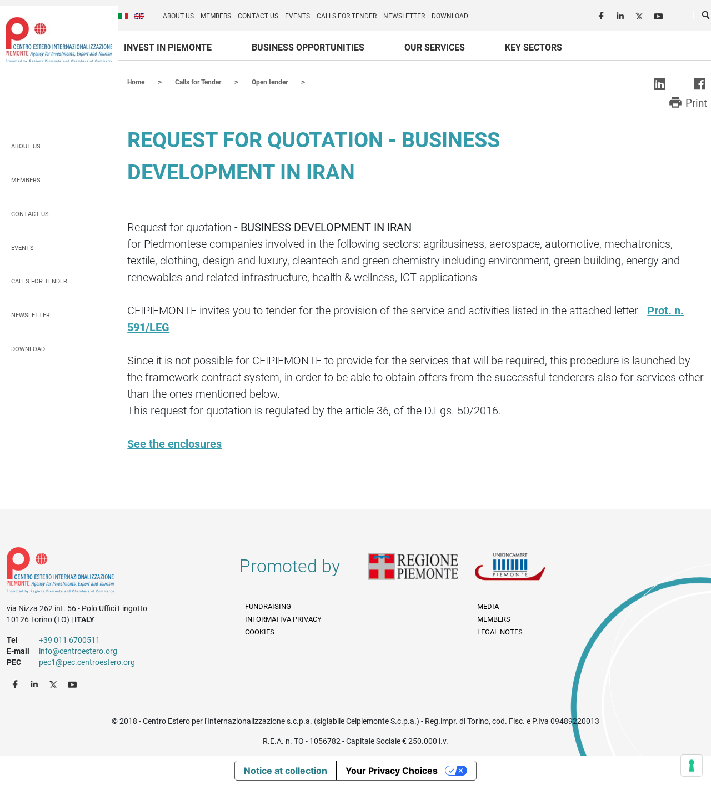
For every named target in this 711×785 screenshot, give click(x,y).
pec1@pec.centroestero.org (87, 662)
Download (450, 16)
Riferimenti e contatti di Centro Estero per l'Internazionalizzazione (111, 572)
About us (178, 16)
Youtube (659, 14)
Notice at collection (285, 770)
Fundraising (268, 606)
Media (488, 606)
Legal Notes (500, 632)
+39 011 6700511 (69, 640)
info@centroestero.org (78, 651)
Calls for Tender (347, 16)
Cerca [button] (706, 17)
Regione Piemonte (421, 570)
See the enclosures (174, 444)
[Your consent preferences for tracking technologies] (691, 765)
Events (297, 16)
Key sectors (533, 47)
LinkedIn (621, 14)
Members (216, 16)
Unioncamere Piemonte (525, 570)
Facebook (602, 14)
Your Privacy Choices (392, 770)
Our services (434, 47)
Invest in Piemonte (168, 47)
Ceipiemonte (59, 39)
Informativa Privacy (283, 619)
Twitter (640, 14)
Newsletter (404, 16)
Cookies (259, 632)
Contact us (258, 16)
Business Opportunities (308, 47)
